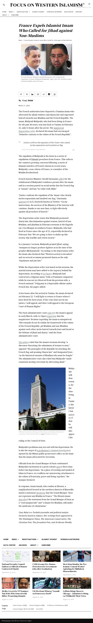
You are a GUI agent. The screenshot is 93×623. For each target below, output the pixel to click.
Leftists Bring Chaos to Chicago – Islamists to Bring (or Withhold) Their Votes (75, 593)
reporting (51, 316)
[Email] (37, 94)
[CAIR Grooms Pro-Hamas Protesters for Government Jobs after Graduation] (46, 556)
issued (59, 466)
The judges (24, 342)
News (20, 40)
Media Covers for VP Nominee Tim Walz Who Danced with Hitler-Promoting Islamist (15, 593)
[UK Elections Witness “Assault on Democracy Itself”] (46, 583)
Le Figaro (47, 273)
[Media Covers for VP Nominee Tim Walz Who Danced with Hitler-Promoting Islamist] (16, 583)
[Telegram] (48, 94)
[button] (4, 5)
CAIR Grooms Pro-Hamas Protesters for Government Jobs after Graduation (44, 566)
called (61, 179)
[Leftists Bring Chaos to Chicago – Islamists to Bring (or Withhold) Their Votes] (77, 583)
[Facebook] (78, 4)
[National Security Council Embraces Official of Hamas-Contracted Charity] (16, 556)
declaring (40, 492)
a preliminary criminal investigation (54, 450)
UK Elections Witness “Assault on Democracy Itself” (46, 592)
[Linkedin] (32, 94)
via (42, 434)
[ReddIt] (43, 94)
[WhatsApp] (54, 94)
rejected (51, 313)
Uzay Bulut (27, 100)
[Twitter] (84, 4)
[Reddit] (89, 4)
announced (24, 201)
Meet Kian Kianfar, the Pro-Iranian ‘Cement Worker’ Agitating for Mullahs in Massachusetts (75, 567)
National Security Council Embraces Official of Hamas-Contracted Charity (15, 566)
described (23, 499)
